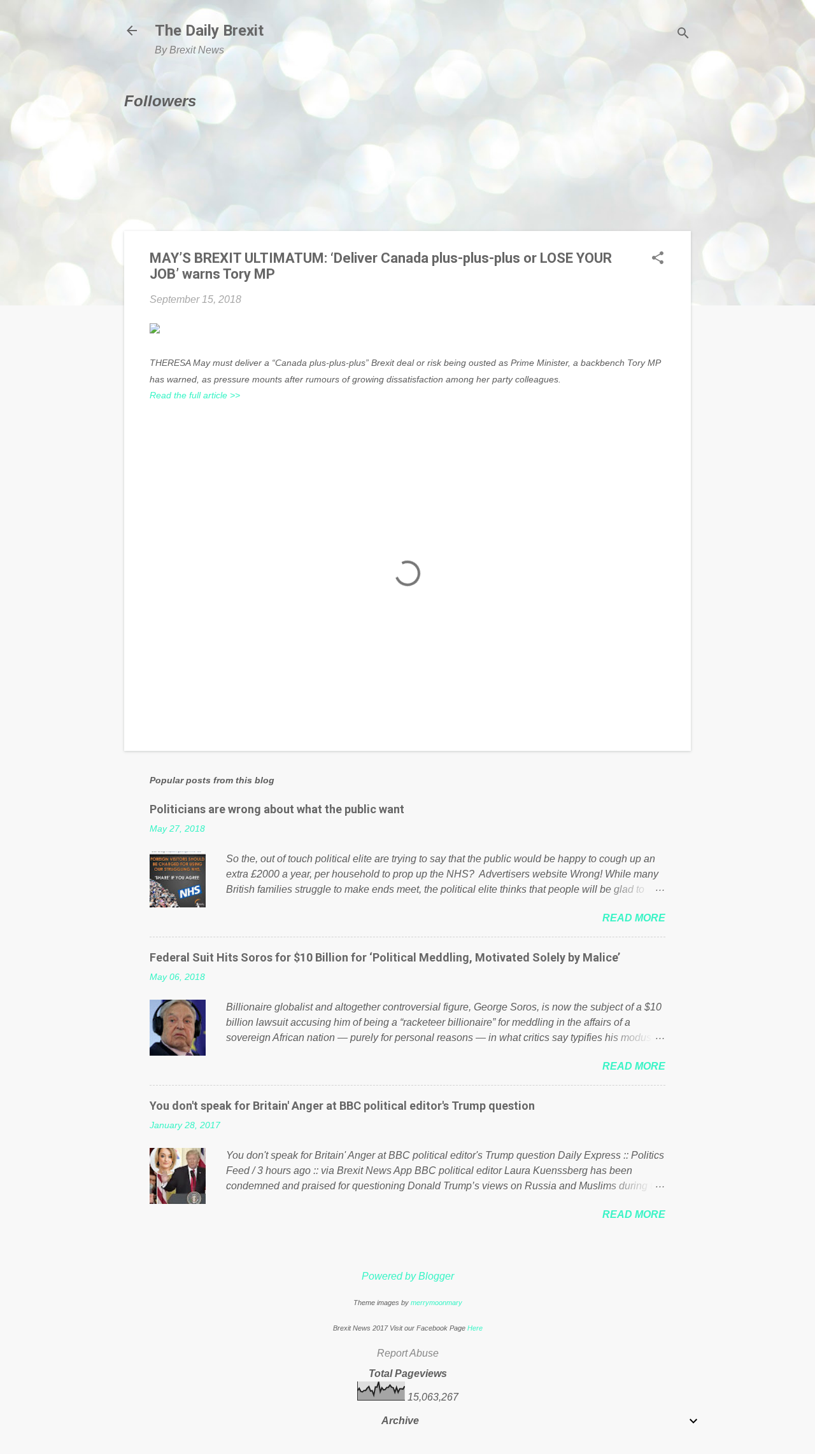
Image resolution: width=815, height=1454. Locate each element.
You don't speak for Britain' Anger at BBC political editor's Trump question (342, 1105)
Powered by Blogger (408, 1276)
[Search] (683, 34)
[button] (657, 259)
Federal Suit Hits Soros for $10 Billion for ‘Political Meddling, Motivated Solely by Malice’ (385, 957)
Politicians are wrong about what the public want (277, 809)
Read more (633, 917)
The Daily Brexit (209, 30)
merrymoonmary (436, 1302)
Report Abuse (408, 1353)
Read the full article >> (195, 395)
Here (475, 1328)
